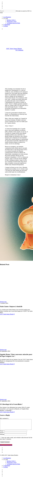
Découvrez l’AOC (12, 462)
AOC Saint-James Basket (14, 48)
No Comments (19, 50)
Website (2, 434)
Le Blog (5, 467)
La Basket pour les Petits (13, 464)
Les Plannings (7, 458)
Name (2, 431)
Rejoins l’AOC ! (11, 461)
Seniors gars (16, 40)
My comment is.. (4, 418)
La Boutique (6, 465)
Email (2, 432)
